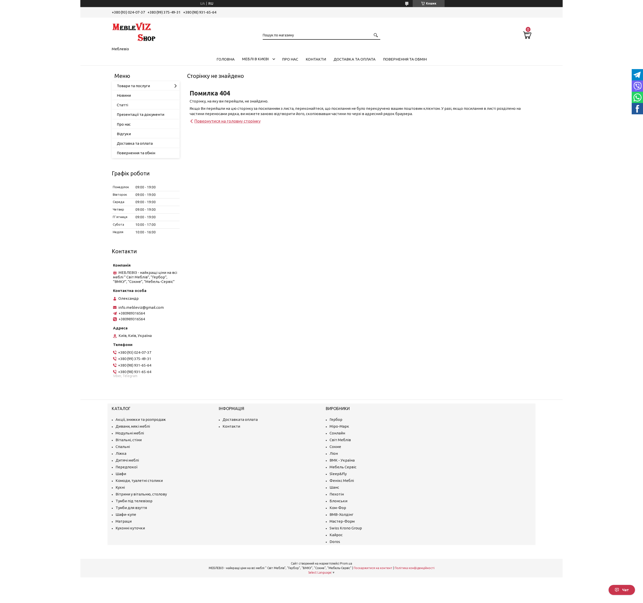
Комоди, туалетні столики (139, 480)
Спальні (123, 446)
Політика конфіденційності (415, 568)
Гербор (336, 419)
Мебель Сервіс (343, 467)
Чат (625, 590)
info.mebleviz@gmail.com (141, 307)
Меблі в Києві (255, 59)
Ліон (334, 453)
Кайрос (336, 535)
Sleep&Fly (338, 474)
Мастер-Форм (342, 521)
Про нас (290, 59)
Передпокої (126, 467)
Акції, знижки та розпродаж (141, 419)
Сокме (335, 446)
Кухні (120, 487)
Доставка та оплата (355, 59)
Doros (335, 541)
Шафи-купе (126, 514)
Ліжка (121, 453)
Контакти (316, 59)
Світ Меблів (340, 440)
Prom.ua (346, 563)
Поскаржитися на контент (373, 568)
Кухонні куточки (130, 528)
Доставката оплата (240, 419)
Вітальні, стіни (129, 440)
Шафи (121, 474)
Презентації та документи (140, 114)
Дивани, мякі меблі (133, 426)
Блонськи (338, 501)
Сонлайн (337, 433)
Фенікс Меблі (342, 480)
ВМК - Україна (342, 460)
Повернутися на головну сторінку (227, 121)
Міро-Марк (339, 426)
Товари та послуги (133, 86)
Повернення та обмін (405, 59)
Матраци (124, 521)
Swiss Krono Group (346, 528)
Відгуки (124, 134)
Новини (124, 95)
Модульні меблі (130, 433)
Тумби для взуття (131, 508)
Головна (226, 59)
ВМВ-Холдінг (341, 514)
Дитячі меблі (127, 460)
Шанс (334, 487)
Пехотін (337, 494)
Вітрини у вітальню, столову (141, 494)
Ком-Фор (338, 508)
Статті (122, 105)
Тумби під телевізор (134, 501)
